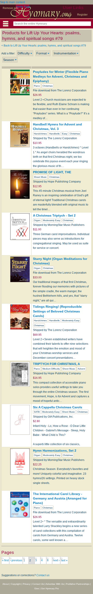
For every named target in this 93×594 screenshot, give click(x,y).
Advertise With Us (55, 584)
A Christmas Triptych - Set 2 (54, 215)
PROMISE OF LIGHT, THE (52, 172)
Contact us (42, 575)
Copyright (16, 584)
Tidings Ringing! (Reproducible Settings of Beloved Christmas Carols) (57, 311)
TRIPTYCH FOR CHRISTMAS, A (56, 364)
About (5, 584)
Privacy (26, 584)
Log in (68, 14)
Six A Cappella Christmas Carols (57, 407)
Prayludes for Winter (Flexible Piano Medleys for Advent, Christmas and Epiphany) (60, 76)
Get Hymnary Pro (50, 588)
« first (5, 560)
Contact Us (38, 584)
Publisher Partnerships (77, 584)
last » (64, 560)
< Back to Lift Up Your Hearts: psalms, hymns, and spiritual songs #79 (43, 45)
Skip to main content (12, 2)
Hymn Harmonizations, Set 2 (54, 450)
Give (36, 588)
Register (82, 14)
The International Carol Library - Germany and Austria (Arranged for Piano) (60, 498)
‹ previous (16, 560)
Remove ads (10, 8)
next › (56, 560)
